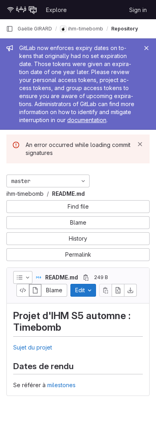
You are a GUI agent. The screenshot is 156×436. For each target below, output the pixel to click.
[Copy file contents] (105, 290)
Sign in (138, 9)
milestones (61, 385)
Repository (124, 29)
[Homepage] (22, 9)
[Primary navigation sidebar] (9, 28)
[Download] (130, 290)
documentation (86, 120)
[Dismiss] (140, 144)
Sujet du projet (32, 347)
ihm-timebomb (25, 193)
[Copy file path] (86, 277)
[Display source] (22, 290)
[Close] (146, 48)
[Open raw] (118, 290)
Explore (56, 9)
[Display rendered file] (35, 290)
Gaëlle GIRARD (35, 29)
